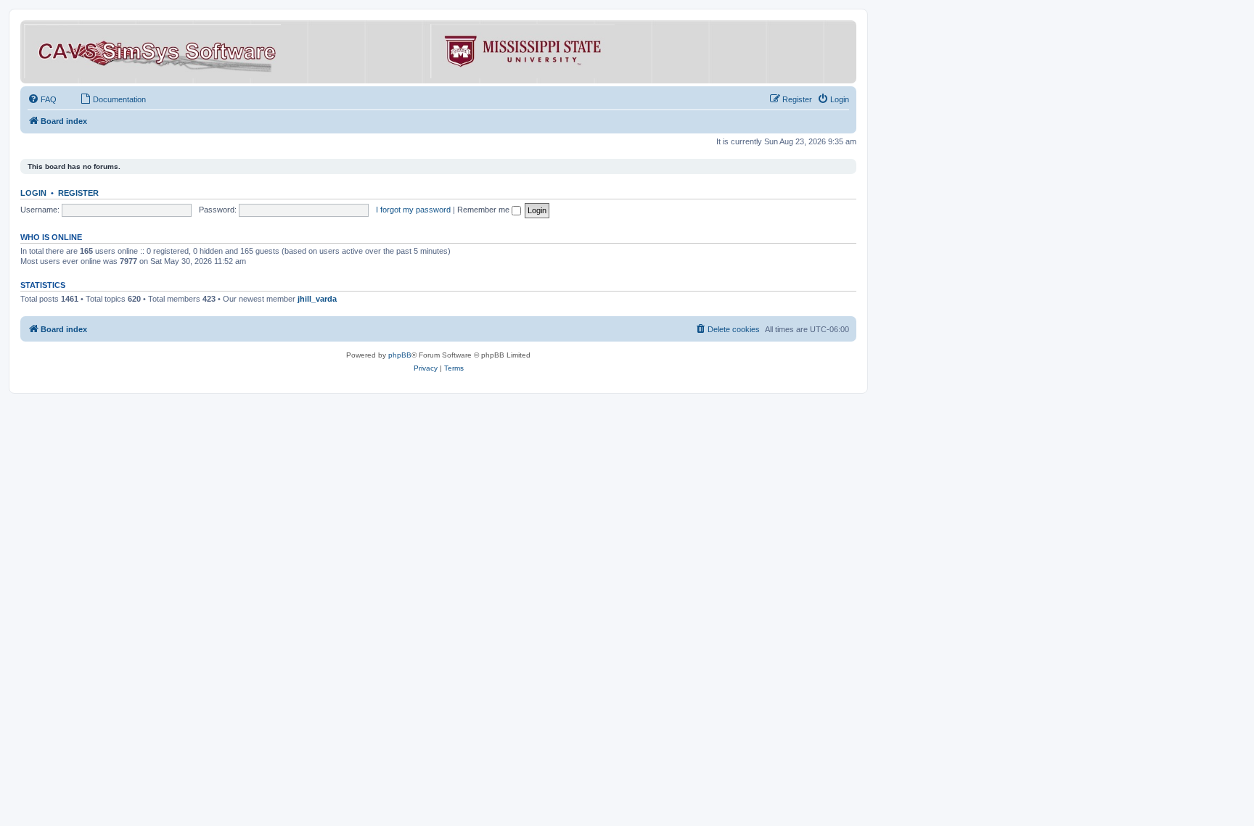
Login (33, 193)
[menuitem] (42, 99)
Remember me (484, 209)
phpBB (399, 355)
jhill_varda (317, 298)
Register (78, 193)
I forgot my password (413, 209)
